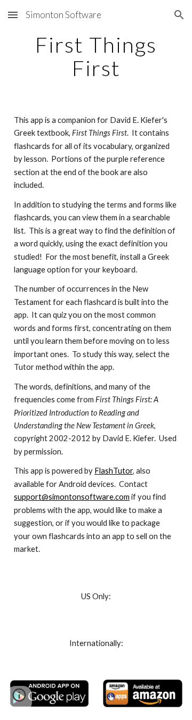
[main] (96, 56)
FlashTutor (113, 470)
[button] (13, 14)
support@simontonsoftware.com (72, 496)
